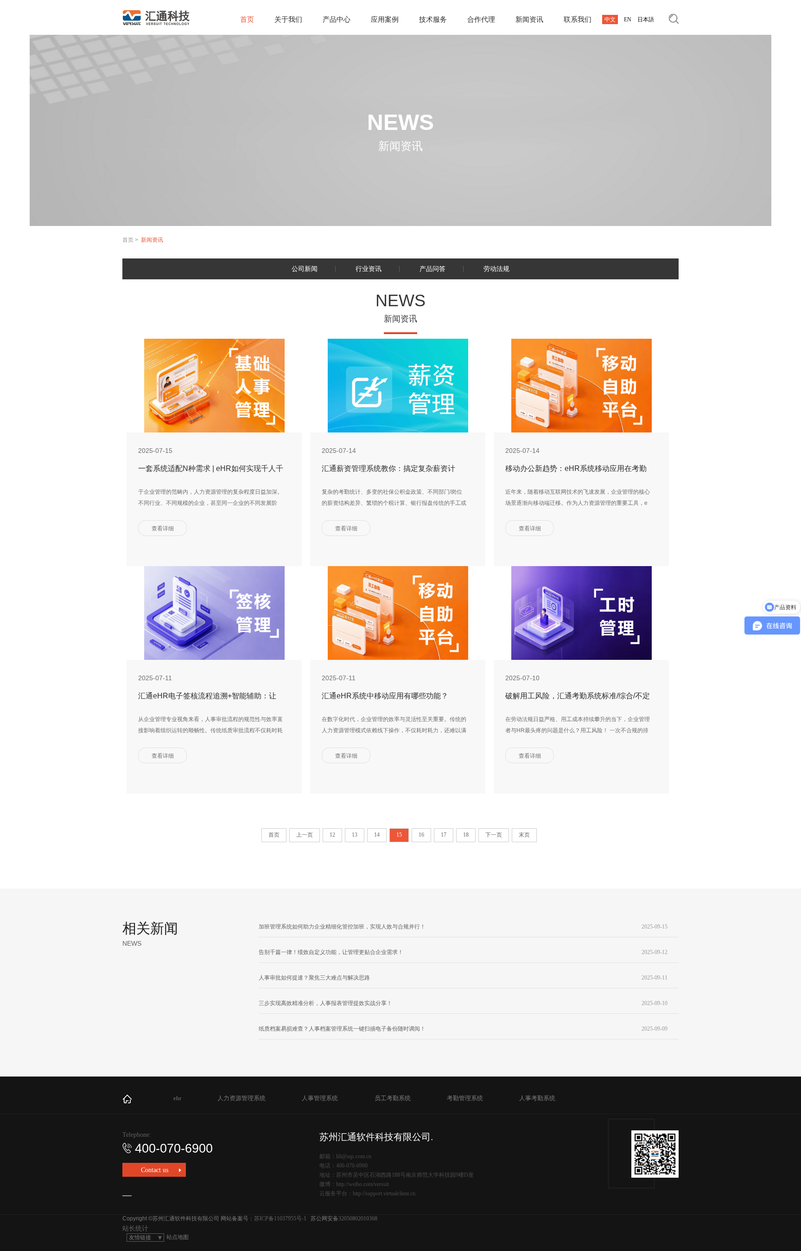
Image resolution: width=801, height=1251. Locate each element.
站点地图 (177, 1237)
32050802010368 (357, 1218)
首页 (247, 19)
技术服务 (433, 19)
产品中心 (336, 19)
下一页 (493, 835)
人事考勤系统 (537, 1098)
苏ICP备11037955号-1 (280, 1218)
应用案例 (385, 19)
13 (354, 835)
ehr (177, 1098)
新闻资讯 (529, 19)
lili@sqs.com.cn (353, 1156)
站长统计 (135, 1228)
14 (377, 835)
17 (443, 835)
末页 (524, 835)
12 (332, 835)
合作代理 (481, 19)
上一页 (304, 835)
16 (421, 835)
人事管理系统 (320, 1098)
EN (627, 19)
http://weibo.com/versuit (362, 1184)
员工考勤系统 (393, 1098)
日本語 (645, 19)
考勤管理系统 (465, 1098)
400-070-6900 (174, 1148)
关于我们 (288, 19)
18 (466, 835)
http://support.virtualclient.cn (384, 1193)
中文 (610, 19)
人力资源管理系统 (241, 1098)
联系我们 (577, 19)
